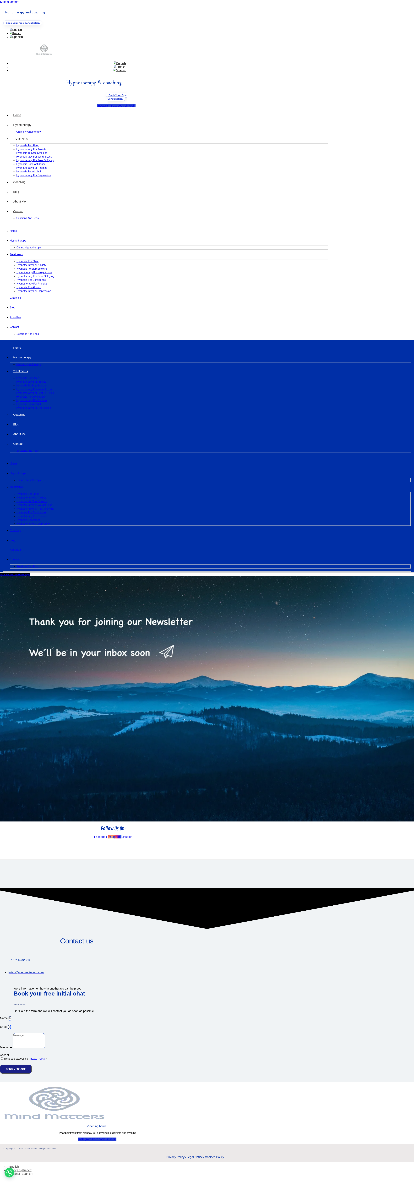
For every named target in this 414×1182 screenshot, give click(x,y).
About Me (19, 201)
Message (6, 1047)
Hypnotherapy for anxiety (31, 149)
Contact (18, 211)
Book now (19, 1004)
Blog (16, 191)
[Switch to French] (15, 33)
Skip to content (9, 1)
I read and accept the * (25, 1058)
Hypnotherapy (22, 124)
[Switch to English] (16, 29)
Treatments (20, 138)
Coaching (19, 182)
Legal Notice (195, 1157)
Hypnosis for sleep (27, 145)
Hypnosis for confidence (31, 164)
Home (17, 115)
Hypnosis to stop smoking (31, 153)
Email (4, 1026)
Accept (4, 1055)
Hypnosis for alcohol (28, 171)
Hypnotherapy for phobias (31, 167)
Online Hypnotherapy (28, 131)
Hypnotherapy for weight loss (34, 156)
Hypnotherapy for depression (33, 175)
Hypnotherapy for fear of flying (35, 160)
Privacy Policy (175, 1157)
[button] (9, 1172)
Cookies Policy (214, 1157)
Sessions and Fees (27, 218)
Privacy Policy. (37, 1058)
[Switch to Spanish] (16, 36)
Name (4, 1018)
